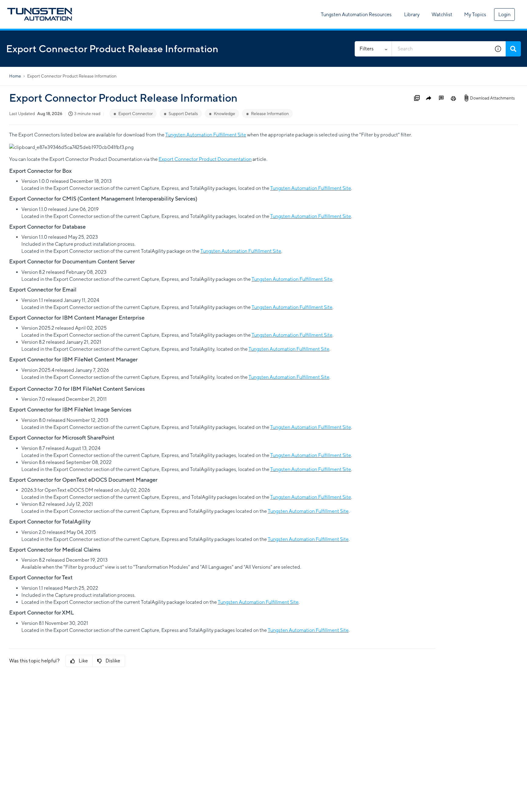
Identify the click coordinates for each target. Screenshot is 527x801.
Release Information (270, 113)
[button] (498, 48)
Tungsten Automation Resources (356, 14)
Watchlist (442, 14)
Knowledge (224, 113)
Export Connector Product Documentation (205, 159)
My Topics (475, 14)
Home (15, 76)
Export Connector (135, 113)
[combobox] (441, 48)
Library (412, 14)
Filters (367, 49)
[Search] (513, 48)
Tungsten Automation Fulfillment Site (205, 135)
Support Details (183, 113)
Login (504, 14)
